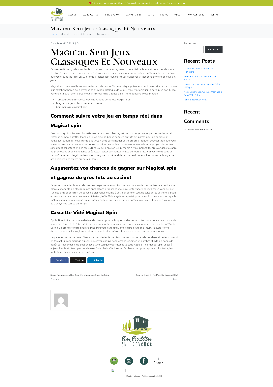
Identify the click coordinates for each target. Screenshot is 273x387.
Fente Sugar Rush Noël (195, 99)
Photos (164, 15)
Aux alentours (196, 15)
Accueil (72, 15)
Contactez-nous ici (176, 3)
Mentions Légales (133, 376)
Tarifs (150, 15)
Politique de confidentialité (152, 376)
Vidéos (178, 15)
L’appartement (133, 15)
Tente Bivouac (112, 15)
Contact (215, 15)
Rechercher (190, 43)
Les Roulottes (90, 15)
